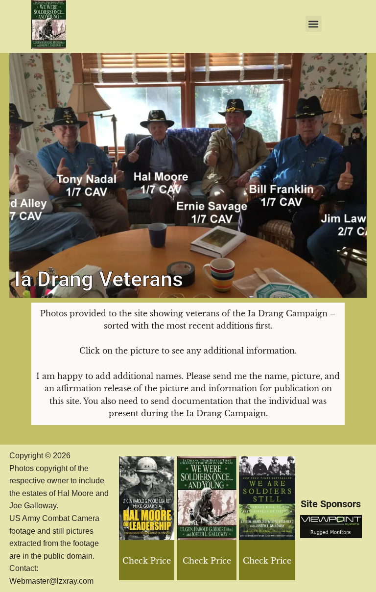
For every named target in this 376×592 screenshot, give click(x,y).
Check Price (267, 561)
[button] (314, 24)
